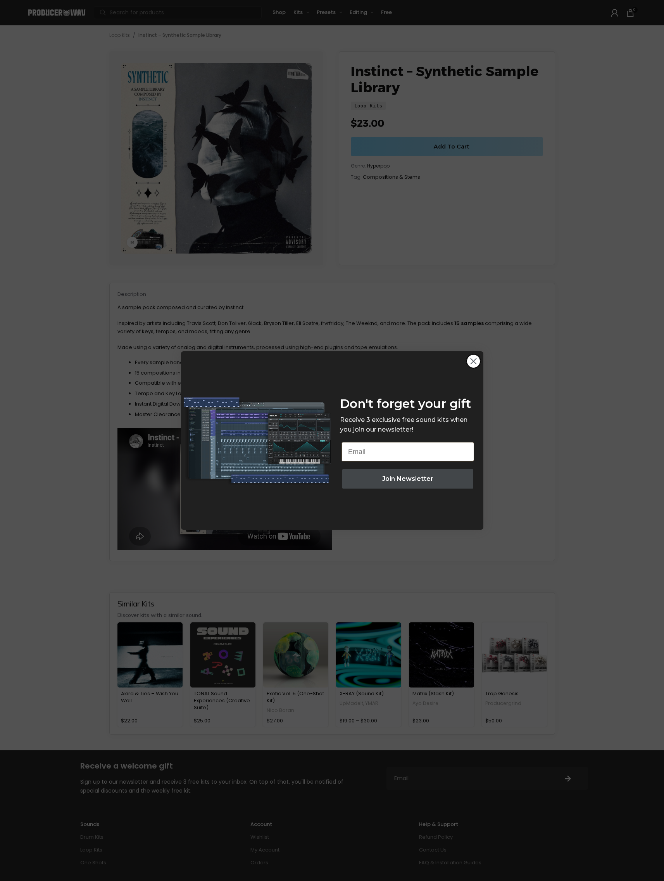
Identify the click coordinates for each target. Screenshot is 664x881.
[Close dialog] (473, 361)
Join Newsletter (407, 478)
